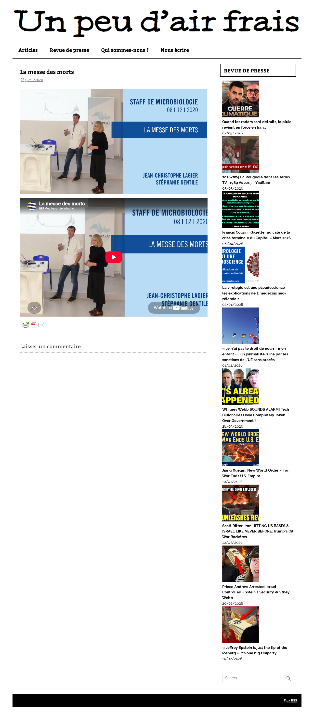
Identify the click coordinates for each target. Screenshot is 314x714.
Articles (28, 49)
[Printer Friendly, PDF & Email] (33, 325)
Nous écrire (175, 49)
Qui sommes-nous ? (125, 49)
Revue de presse (69, 49)
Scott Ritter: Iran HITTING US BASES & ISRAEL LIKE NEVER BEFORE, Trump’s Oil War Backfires (257, 531)
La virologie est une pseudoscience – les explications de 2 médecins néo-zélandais (255, 293)
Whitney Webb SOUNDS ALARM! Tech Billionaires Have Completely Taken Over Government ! (255, 415)
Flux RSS (290, 700)
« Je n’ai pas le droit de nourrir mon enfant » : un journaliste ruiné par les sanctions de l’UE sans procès (255, 354)
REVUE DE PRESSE (247, 70)
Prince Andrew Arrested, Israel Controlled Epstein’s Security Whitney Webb (255, 592)
